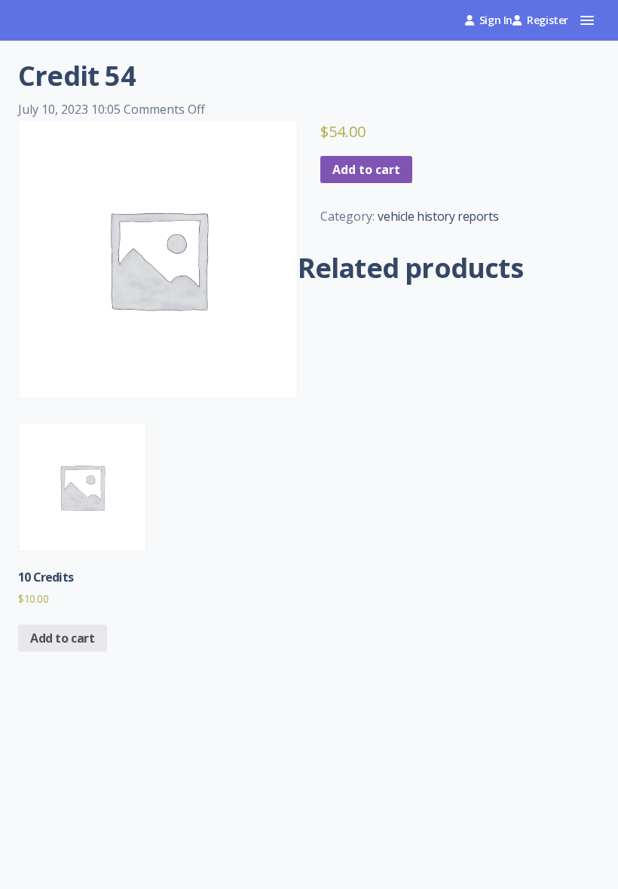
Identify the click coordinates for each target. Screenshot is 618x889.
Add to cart (366, 169)
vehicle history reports (438, 216)
